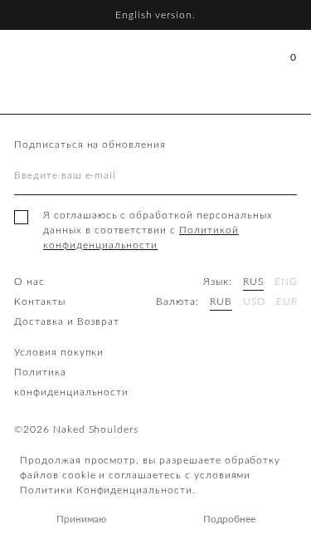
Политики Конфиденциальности (106, 490)
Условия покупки (59, 352)
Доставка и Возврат (66, 321)
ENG (286, 282)
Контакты (40, 301)
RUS (253, 282)
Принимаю (81, 519)
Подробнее (229, 519)
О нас (29, 282)
